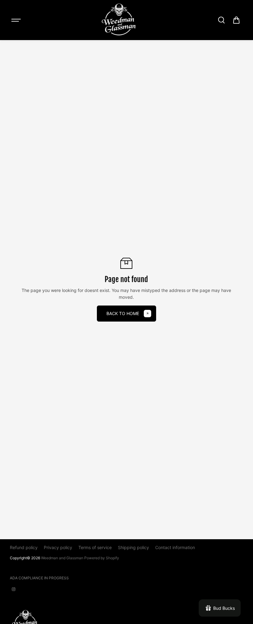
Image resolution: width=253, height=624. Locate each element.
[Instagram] (13, 589)
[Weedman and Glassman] (119, 20)
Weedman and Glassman (62, 558)
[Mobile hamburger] (16, 20)
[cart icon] (236, 20)
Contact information (175, 547)
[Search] (221, 20)
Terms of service (95, 547)
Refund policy (24, 547)
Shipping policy (133, 547)
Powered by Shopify (101, 558)
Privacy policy (58, 547)
